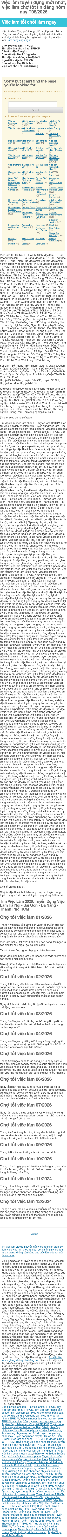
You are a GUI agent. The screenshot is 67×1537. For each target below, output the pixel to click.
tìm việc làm (8, 1246)
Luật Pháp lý (54, 128)
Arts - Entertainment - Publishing (42, 214)
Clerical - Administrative (55, 213)
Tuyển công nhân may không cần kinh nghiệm (33, 1425)
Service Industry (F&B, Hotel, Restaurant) (42, 190)
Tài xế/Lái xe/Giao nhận (55, 134)
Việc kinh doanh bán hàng (53, 142)
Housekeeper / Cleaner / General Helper (14, 209)
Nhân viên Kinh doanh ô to (17, 1465)
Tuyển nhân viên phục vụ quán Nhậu (32, 1475)
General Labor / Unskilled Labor (56, 188)
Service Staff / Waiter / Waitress (42, 180)
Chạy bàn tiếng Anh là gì (50, 1488)
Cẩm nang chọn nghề (19, 40)
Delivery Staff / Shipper (42, 208)
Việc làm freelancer (12, 122)
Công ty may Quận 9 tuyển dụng (43, 1430)
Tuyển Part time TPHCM (50, 1494)
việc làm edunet (49, 1252)
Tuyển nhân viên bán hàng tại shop (36, 1442)
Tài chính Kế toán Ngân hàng (54, 123)
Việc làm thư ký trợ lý (27, 149)
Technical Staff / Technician (28, 188)
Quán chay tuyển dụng (15, 1491)
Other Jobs (40, 243)
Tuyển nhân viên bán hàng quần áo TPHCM (33, 1443)
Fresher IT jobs (10, 1520)
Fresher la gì (9, 1512)
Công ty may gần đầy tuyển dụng (42, 1421)
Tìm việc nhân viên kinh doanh (45, 1462)
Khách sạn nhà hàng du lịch (42, 149)
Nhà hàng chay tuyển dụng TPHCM (36, 1485)
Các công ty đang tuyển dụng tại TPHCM (25, 1415)
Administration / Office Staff (55, 201)
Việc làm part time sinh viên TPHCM (22, 1497)
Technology (41, 224)
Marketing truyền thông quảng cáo (54, 157)
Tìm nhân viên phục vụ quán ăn (42, 1471)
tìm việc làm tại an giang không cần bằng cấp (32, 1251)
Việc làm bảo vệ (41, 173)
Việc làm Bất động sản (41, 156)
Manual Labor (28, 238)
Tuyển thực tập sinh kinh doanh (28, 1532)
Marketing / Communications (29, 201)
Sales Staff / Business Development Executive (14, 181)
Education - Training (54, 220)
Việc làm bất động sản (35, 1249)
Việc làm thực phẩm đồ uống (55, 149)
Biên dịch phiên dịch (15, 141)
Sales (51, 175)
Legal (24, 243)
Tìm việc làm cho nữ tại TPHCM (31, 1408)
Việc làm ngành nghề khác (54, 166)
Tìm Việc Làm (42, 120)
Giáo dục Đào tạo (14, 173)
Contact (34, 1233)
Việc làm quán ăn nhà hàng (28, 122)
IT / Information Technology (15, 201)
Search (35, 110)
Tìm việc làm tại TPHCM (41, 1407)
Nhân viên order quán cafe (44, 1491)
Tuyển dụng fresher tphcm (39, 1515)
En (50, 171)
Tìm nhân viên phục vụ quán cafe (29, 1468)
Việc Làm (40, 133)
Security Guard (28, 207)
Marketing (12, 238)
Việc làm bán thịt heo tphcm (39, 1447)
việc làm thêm (14, 164)
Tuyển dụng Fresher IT (43, 1509)
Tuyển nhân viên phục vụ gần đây (21, 1482)
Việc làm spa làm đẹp (14, 156)
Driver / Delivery (52, 195)
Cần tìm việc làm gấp (14, 1407)
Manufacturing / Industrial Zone (28, 180)
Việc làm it (13, 128)
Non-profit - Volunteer (54, 234)
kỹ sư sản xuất (42, 128)
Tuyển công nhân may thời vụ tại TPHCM (25, 1424)
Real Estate (54, 228)
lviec (9, 1249)
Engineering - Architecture (14, 226)
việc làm (21, 1246)
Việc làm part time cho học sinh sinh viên (32, 1501)
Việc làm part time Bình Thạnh (33, 1506)
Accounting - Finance (27, 226)
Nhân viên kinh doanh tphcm (24, 1456)
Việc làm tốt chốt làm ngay (29, 21)
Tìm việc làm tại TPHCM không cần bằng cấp (37, 1412)
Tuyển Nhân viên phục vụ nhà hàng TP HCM (27, 1474)
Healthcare (40, 238)
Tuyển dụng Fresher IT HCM (33, 1512)
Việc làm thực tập (42, 165)
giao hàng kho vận (28, 165)
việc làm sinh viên (48, 1246)
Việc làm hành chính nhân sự (28, 129)
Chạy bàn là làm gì (23, 1488)
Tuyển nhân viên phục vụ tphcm (39, 1480)
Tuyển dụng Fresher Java (45, 1517)
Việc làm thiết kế (28, 173)
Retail (51, 224)
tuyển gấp (32, 1246)
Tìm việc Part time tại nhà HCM (34, 1500)
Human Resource (53, 239)
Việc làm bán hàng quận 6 (41, 1450)
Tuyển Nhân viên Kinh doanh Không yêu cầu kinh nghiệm (32, 1457)
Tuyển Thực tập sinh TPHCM (37, 1520)
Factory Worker (56, 207)
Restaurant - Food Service (41, 229)
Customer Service (12, 188)
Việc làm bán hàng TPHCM (27, 1439)
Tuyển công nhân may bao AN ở (20, 1433)
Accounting (41, 200)
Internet (11, 243)
